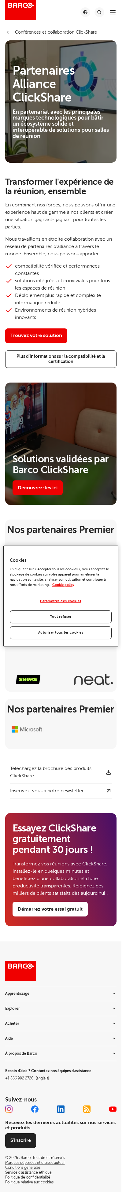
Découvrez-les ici (37, 487)
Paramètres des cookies (60, 601)
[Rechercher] (99, 12)
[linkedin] (61, 1109)
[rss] (87, 1109)
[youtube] (113, 1109)
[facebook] (35, 1109)
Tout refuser (61, 617)
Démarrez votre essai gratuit (50, 909)
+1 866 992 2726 (27, 1078)
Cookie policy (63, 585)
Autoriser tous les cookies (60, 633)
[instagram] (9, 1109)
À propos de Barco (21, 1053)
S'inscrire (20, 1140)
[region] (60, 596)
